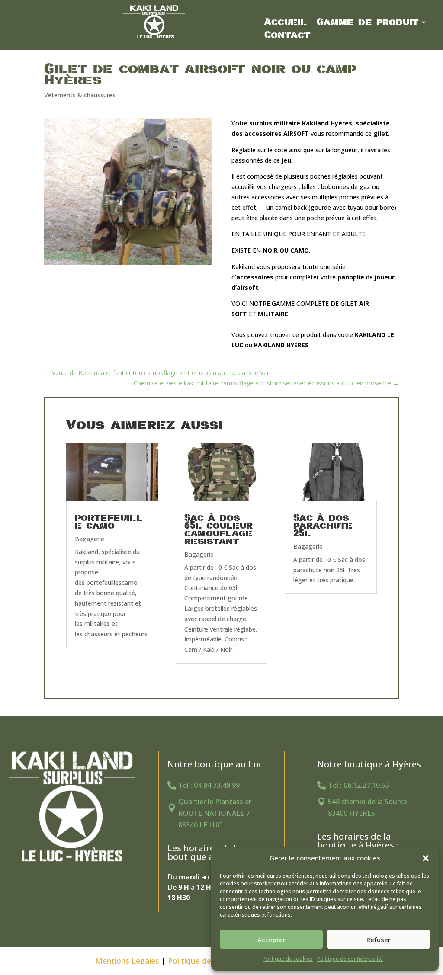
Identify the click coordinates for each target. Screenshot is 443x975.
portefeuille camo (109, 521)
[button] (425, 858)
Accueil (285, 23)
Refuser (378, 939)
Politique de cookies (288, 958)
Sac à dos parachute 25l (323, 525)
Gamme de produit (367, 23)
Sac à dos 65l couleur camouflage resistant (218, 529)
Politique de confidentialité (350, 958)
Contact (287, 36)
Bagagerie (89, 539)
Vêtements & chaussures (80, 95)
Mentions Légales (127, 961)
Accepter (271, 939)
